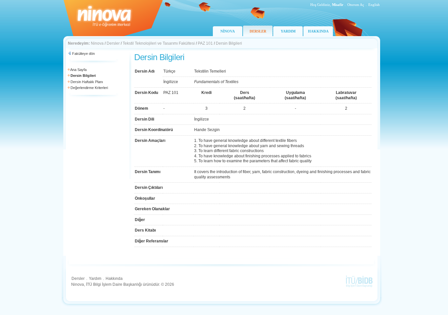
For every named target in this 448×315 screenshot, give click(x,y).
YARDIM (288, 31)
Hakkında (114, 278)
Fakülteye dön (83, 54)
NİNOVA (227, 31)
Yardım (95, 278)
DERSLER (258, 31)
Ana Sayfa (78, 70)
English (374, 5)
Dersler (113, 43)
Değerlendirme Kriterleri (89, 88)
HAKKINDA (318, 31)
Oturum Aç (355, 5)
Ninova (97, 43)
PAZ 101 (205, 43)
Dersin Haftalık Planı (87, 82)
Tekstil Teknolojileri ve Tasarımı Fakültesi (159, 43)
